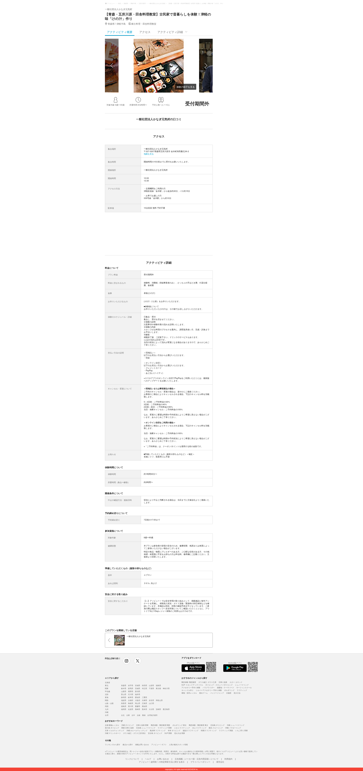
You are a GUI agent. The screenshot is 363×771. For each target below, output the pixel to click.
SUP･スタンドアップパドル (192, 685)
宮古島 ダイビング (155, 733)
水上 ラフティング (199, 727)
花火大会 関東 (179, 733)
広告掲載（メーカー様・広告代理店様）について (197, 758)
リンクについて (132, 758)
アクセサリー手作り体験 (191, 687)
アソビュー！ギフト (159, 744)
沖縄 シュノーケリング (235, 725)
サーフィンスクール (244, 687)
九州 (106, 709)
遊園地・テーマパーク (225, 687)
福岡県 (123, 709)
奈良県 (151, 700)
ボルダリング (229, 690)
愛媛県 (137, 706)
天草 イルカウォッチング (114, 730)
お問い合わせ (163, 758)
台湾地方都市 (152, 715)
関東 (106, 688)
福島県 (158, 685)
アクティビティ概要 (119, 32)
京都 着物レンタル (112, 725)
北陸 (106, 694)
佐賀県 (130, 709)
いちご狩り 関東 (241, 730)
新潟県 (137, 691)
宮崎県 (158, 709)
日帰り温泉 (223, 682)
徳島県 (123, 706)
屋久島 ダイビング (112, 727)
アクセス (145, 32)
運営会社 (220, 761)
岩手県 (130, 685)
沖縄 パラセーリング (233, 727)
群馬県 (130, 688)
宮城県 (137, 685)
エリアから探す (112, 677)
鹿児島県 (166, 709)
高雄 (143, 715)
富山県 (123, 694)
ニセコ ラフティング (182, 727)
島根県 (130, 703)
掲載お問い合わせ (142, 744)
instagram (126, 660)
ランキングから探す (112, 744)
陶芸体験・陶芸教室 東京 (198, 725)
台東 (128, 715)
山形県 (151, 685)
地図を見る (149, 154)
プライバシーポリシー (200, 761)
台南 (138, 715)
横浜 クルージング (216, 727)
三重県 (144, 697)
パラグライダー (209, 687)
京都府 (130, 700)
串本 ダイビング (174, 730)
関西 (106, 700)
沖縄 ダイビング (127, 725)
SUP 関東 (168, 733)
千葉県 (151, 688)
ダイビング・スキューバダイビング (219, 685)
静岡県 (123, 697)
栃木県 (123, 688)
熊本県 (144, 709)
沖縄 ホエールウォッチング (136, 730)
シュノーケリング (242, 685)
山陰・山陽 (109, 703)
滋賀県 (123, 700)
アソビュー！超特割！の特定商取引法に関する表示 (161, 761)
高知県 (144, 706)
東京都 (158, 688)
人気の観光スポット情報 (178, 744)
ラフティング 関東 (165, 727)
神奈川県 (166, 688)
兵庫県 (144, 700)
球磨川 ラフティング (209, 730)
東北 (106, 685)
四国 (106, 706)
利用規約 (228, 758)
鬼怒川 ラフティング (190, 730)
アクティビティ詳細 (170, 32)
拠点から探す (128, 744)
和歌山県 (159, 700)
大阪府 (137, 700)
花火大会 (237, 693)
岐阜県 (130, 697)
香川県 (130, 706)
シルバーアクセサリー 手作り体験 (209, 690)
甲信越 (107, 691)
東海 (106, 697)
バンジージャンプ (217, 693)
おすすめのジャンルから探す (194, 677)
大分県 (151, 709)
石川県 (130, 694)
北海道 (107, 682)
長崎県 (137, 709)
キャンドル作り (187, 690)
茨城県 (137, 688)
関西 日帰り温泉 (127, 727)
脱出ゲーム (203, 693)
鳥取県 (123, 703)
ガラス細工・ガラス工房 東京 (134, 733)
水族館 (228, 693)
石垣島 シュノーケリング (145, 727)
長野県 (130, 691)
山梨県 (123, 691)
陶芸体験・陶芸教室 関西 (160, 725)
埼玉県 (144, 688)
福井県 (137, 694)
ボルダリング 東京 (179, 725)
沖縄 (106, 712)
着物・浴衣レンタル (189, 693)
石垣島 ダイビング (217, 725)
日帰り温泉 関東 (142, 725)
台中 (133, 715)
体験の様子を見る (186, 86)
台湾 (106, 715)
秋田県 (144, 685)
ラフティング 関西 (226, 730)
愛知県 (137, 697)
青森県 (123, 685)
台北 (122, 715)
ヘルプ (148, 758)
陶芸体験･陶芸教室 (189, 682)
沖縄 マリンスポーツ (113, 733)
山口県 (151, 703)
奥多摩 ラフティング (157, 730)
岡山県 (137, 703)
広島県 (144, 703)
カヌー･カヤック (236, 682)
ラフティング (242, 690)
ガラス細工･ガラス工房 (207, 682)
